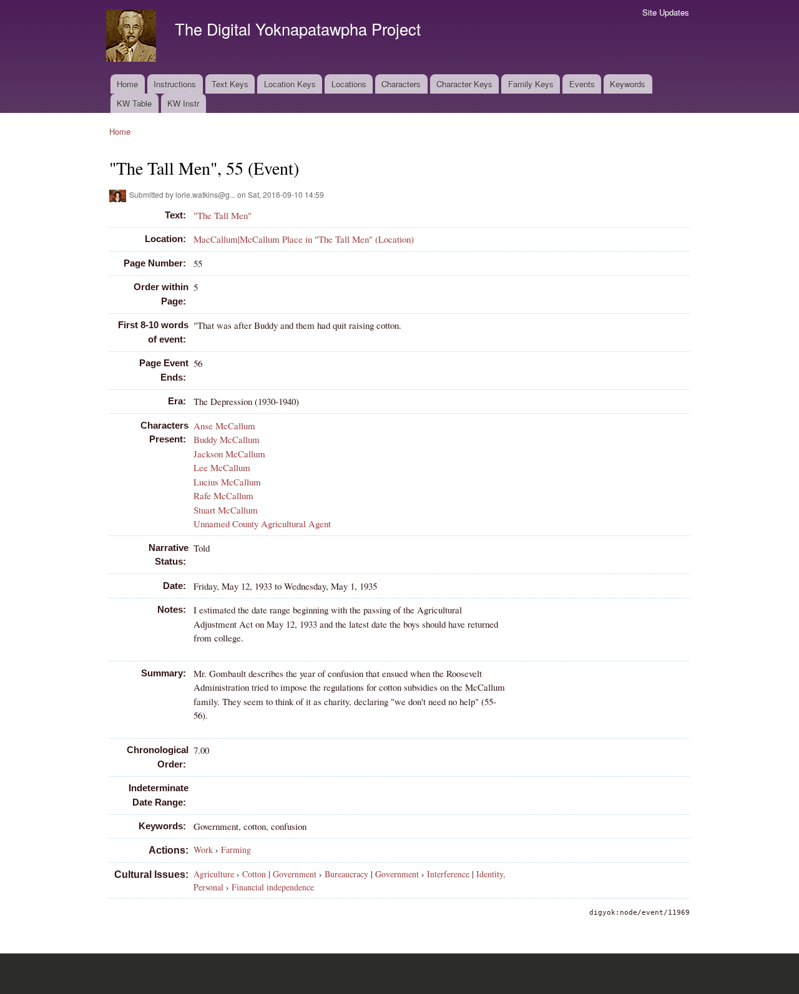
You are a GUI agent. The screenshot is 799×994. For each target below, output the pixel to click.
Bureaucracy (346, 874)
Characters (401, 84)
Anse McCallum (224, 425)
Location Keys (290, 84)
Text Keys (230, 84)
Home (127, 84)
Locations (348, 84)
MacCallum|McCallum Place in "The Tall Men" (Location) (304, 239)
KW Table (134, 103)
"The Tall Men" (223, 215)
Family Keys (531, 84)
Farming (236, 849)
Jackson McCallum (229, 453)
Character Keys (464, 84)
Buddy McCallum (227, 439)
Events (582, 84)
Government (294, 874)
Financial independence (273, 887)
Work (203, 849)
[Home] (132, 37)
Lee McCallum (222, 467)
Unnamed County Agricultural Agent (262, 523)
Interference (448, 874)
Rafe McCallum (223, 495)
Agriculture (214, 874)
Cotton (254, 874)
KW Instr (183, 103)
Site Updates (665, 12)
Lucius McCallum (227, 481)
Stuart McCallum (226, 510)
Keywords (627, 84)
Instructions (175, 84)
